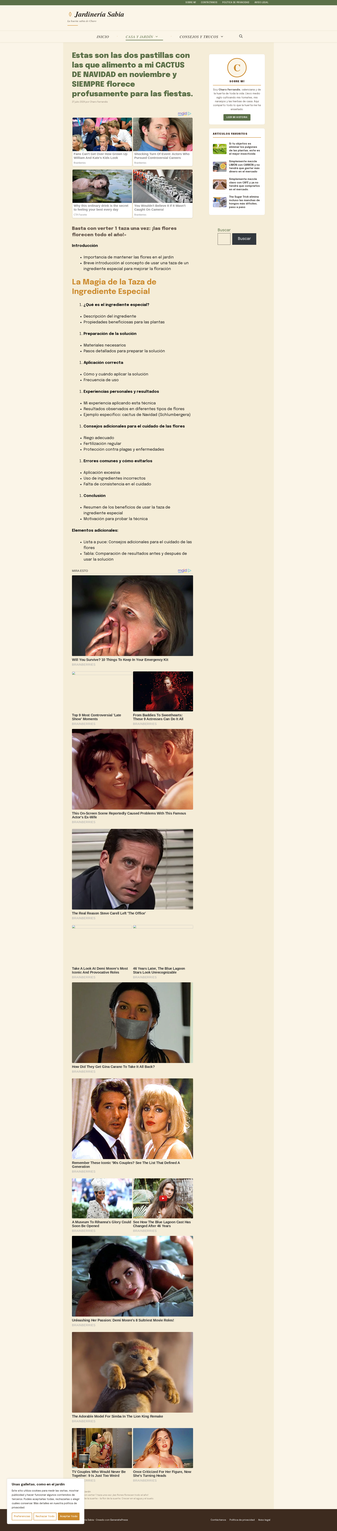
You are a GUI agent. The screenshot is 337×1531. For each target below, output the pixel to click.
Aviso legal (262, 3)
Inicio (103, 36)
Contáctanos (209, 3)
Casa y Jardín (139, 36)
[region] (45, 1501)
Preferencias (22, 1516)
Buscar (224, 230)
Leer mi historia (236, 117)
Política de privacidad (235, 3)
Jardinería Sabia (99, 14)
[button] (241, 36)
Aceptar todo (69, 1516)
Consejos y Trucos (199, 36)
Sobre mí (191, 3)
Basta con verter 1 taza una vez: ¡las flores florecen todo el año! (112, 1495)
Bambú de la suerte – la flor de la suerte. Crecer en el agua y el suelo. (115, 1499)
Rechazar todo (45, 1516)
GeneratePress (119, 1520)
